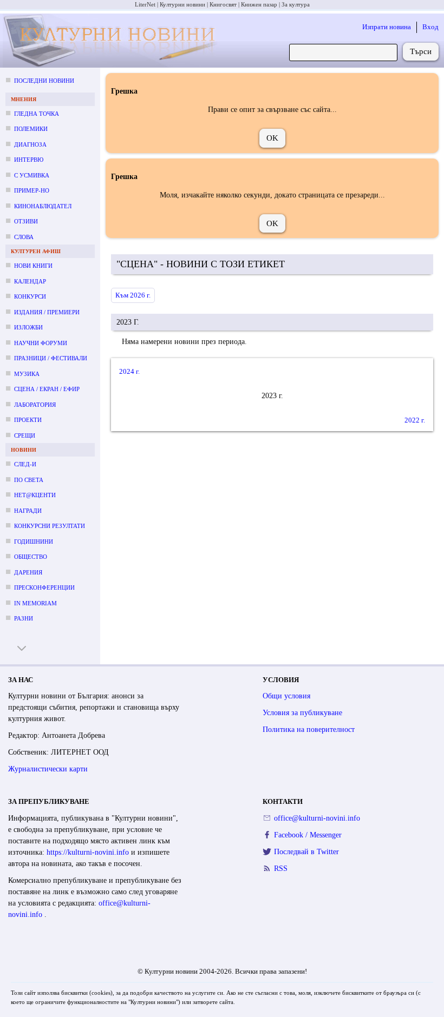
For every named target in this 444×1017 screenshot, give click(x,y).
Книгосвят (223, 4)
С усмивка (31, 175)
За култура (296, 4)
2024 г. (129, 371)
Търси (421, 51)
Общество (30, 556)
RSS (281, 868)
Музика (27, 374)
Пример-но (31, 190)
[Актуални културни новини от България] (111, 41)
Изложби (28, 327)
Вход (430, 27)
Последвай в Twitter (306, 852)
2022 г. (414, 420)
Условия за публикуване (302, 713)
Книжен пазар (259, 4)
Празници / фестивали (50, 358)
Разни (23, 618)
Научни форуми (40, 343)
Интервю (28, 159)
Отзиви (26, 221)
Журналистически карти (48, 769)
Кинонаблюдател (42, 206)
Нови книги (33, 265)
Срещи (24, 435)
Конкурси (30, 296)
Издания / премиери (47, 312)
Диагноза (30, 144)
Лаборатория (35, 404)
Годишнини (33, 541)
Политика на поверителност (309, 729)
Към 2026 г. (133, 295)
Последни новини (44, 80)
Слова (24, 237)
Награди (28, 510)
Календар (30, 281)
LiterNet (145, 4)
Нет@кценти (35, 495)
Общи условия (286, 696)
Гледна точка (36, 113)
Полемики (31, 129)
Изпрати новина (386, 27)
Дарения (28, 572)
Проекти (28, 420)
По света (28, 480)
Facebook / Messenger (308, 835)
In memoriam (35, 603)
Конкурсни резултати (49, 526)
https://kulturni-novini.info (89, 852)
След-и (25, 464)
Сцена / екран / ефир (47, 389)
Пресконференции (44, 587)
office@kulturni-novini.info (317, 818)
